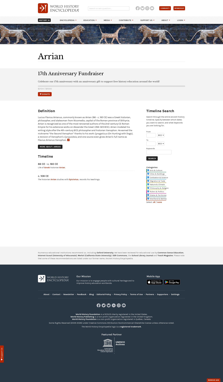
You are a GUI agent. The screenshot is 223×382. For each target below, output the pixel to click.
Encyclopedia (67, 20)
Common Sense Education (170, 252)
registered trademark (130, 326)
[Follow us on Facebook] (99, 306)
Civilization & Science (159, 177)
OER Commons (120, 255)
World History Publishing (82, 316)
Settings (175, 294)
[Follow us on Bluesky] (109, 306)
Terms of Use (136, 294)
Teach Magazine (165, 255)
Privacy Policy (120, 294)
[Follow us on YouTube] (124, 306)
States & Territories (158, 195)
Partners (150, 294)
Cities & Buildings (157, 174)
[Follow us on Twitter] (104, 306)
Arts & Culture (156, 170)
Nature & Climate (157, 184)
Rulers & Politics (157, 192)
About (164, 20)
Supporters (162, 294)
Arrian (62, 167)
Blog (91, 294)
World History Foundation (88, 314)
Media (107, 20)
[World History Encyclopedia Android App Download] (172, 282)
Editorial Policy (104, 294)
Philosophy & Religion (159, 188)
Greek (47, 167)
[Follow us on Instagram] (119, 306)
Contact (56, 294)
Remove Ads (213, 380)
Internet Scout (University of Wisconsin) (57, 255)
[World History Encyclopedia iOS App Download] (155, 282)
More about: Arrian (50, 146)
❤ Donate (45, 94)
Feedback (81, 294)
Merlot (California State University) (95, 255)
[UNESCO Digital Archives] (111, 345)
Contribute (125, 20)
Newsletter (68, 294)
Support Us (146, 20)
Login (180, 20)
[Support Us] (2, 354)
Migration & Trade (157, 181)
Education (89, 20)
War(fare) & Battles (158, 199)
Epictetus (73, 179)
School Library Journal (142, 255)
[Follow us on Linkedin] (114, 306)
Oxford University (105, 252)
